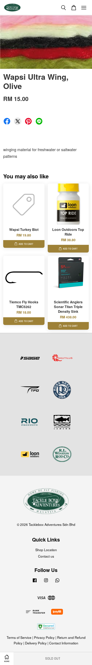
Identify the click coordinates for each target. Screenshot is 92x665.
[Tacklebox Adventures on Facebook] (35, 581)
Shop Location (46, 549)
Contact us (46, 556)
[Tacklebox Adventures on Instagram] (46, 581)
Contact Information (63, 643)
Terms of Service (19, 637)
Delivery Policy (36, 643)
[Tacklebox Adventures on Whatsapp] (57, 581)
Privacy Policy (44, 637)
